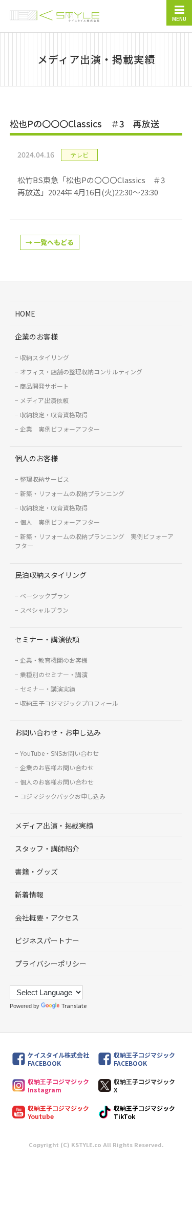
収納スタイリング (44, 357)
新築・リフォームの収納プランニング (72, 493)
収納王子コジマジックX (144, 1085)
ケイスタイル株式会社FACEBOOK (58, 1058)
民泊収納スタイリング (51, 575)
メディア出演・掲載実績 (54, 825)
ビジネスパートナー (47, 940)
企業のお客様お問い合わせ (57, 767)
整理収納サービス (44, 479)
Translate (74, 1005)
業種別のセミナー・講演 (54, 674)
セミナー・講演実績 (47, 688)
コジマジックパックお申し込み (62, 796)
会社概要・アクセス (47, 917)
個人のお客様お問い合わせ (57, 781)
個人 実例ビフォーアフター (60, 522)
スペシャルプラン (44, 610)
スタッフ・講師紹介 (47, 848)
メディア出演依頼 (44, 400)
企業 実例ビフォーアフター (60, 428)
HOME (25, 313)
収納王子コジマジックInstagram (58, 1085)
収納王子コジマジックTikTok (144, 1112)
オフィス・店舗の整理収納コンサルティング (81, 371)
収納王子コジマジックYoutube (58, 1112)
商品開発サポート (44, 386)
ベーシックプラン (44, 595)
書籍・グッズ (36, 871)
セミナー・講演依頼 (47, 639)
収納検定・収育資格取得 (54, 414)
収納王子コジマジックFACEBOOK (144, 1058)
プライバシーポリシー (51, 963)
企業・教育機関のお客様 (54, 660)
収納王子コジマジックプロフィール (69, 703)
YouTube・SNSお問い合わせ (59, 753)
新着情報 (29, 894)
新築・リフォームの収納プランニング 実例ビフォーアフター (94, 541)
